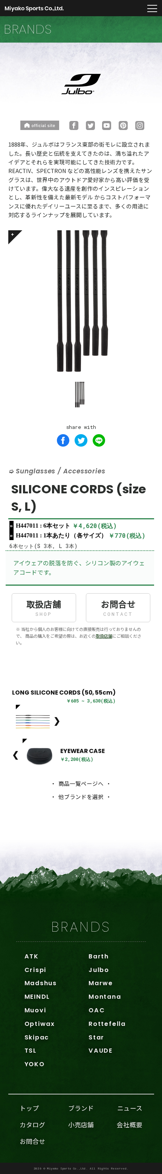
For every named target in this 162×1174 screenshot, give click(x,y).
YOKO (34, 1064)
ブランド (81, 1108)
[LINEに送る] (99, 440)
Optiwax (39, 1023)
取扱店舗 (43, 608)
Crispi (35, 970)
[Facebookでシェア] (63, 440)
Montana (105, 996)
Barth (99, 956)
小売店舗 (81, 1124)
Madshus (40, 983)
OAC (97, 1010)
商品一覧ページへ (81, 783)
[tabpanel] (81, 303)
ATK (31, 956)
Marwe (101, 983)
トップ (29, 1108)
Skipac (36, 1037)
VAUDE (101, 1050)
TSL (30, 1050)
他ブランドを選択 (81, 797)
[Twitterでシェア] (81, 440)
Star (96, 1037)
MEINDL (37, 996)
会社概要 (129, 1124)
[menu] (152, 9)
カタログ (32, 1124)
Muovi (35, 1010)
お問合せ (118, 608)
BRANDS (80, 927)
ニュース (129, 1108)
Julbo (99, 970)
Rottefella (107, 1023)
